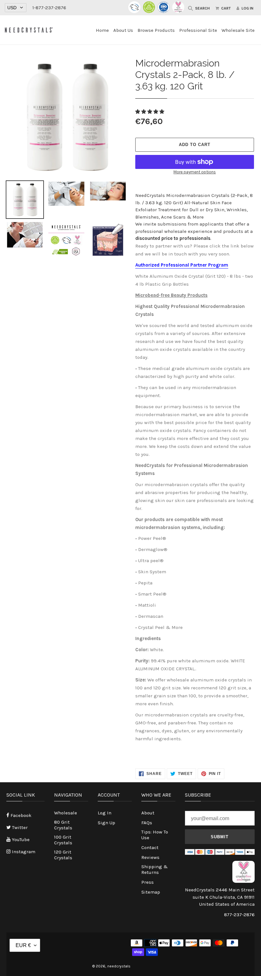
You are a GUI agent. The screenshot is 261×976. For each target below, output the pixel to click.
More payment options (194, 172)
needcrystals (118, 966)
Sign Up (106, 823)
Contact (150, 847)
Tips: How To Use (154, 834)
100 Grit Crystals (63, 840)
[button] (150, 112)
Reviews (150, 857)
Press (147, 882)
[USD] (15, 7)
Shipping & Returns (154, 869)
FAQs (146, 823)
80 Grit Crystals (63, 825)
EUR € (23, 945)
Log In (104, 813)
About (147, 813)
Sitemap (150, 892)
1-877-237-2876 (49, 7)
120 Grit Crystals (63, 855)
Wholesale (65, 813)
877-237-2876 (239, 914)
